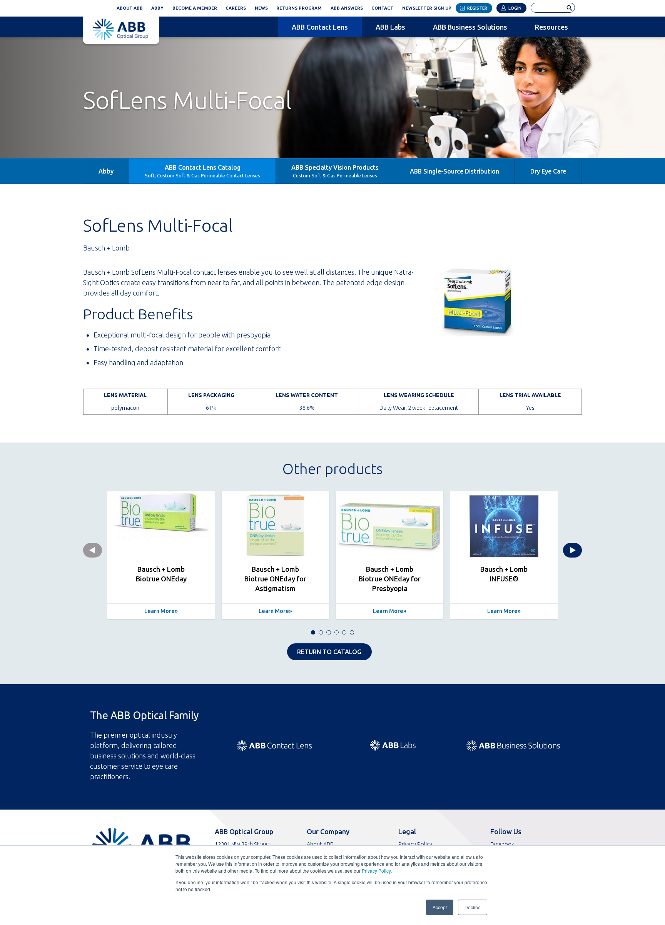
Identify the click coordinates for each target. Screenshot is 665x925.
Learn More (159, 611)
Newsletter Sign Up (429, 6)
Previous (92, 550)
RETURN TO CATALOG (329, 651)
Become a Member (194, 8)
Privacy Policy (376, 870)
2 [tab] (321, 632)
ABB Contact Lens (320, 27)
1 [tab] (313, 632)
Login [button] (514, 8)
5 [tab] (344, 632)
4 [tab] (336, 632)
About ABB (130, 8)
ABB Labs (390, 27)
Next (572, 550)
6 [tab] (352, 632)
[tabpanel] (161, 555)
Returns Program (299, 8)
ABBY (159, 6)
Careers (236, 8)
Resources (551, 27)
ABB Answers (347, 8)
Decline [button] (472, 907)
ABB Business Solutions (470, 27)
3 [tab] (328, 632)
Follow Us (505, 831)
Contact (382, 8)
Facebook (502, 844)
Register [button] (477, 8)
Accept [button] (440, 907)
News (261, 8)
